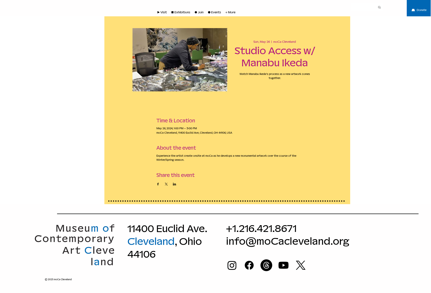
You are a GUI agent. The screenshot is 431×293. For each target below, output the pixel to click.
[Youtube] (283, 265)
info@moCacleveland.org (287, 241)
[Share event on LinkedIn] (174, 184)
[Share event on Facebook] (158, 184)
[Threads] (266, 265)
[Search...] (379, 7)
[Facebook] (249, 265)
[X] (301, 265)
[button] (199, 12)
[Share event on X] (166, 184)
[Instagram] (232, 265)
